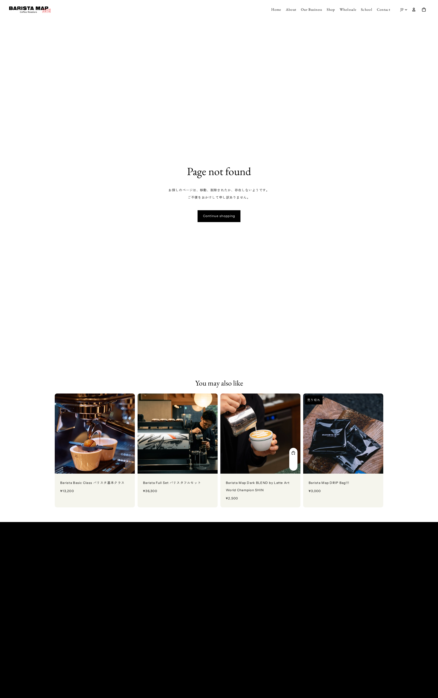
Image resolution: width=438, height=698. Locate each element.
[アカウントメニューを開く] (414, 10)
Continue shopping (219, 216)
